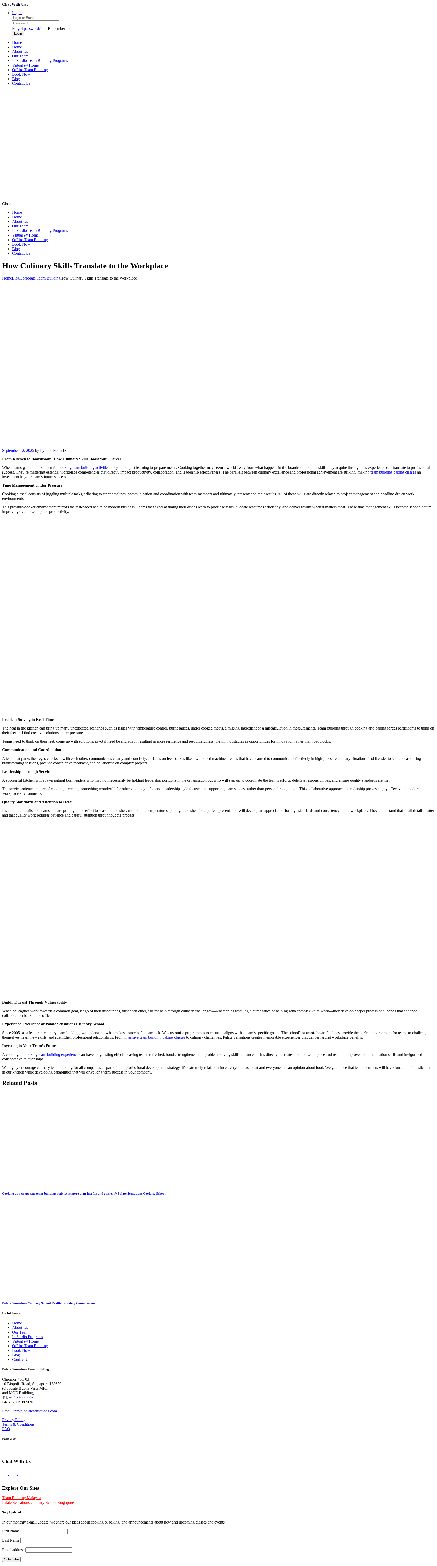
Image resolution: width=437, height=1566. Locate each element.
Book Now (21, 1350)
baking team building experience (52, 1054)
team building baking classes (393, 472)
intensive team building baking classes (154, 1037)
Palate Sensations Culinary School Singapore (38, 1502)
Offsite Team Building (30, 1346)
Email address (13, 1550)
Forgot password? (26, 28)
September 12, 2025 (18, 450)
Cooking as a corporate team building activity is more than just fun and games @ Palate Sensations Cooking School (84, 1193)
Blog (16, 278)
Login (17, 13)
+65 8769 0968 (21, 1397)
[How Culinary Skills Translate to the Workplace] (150, 446)
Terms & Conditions (18, 1424)
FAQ (6, 1429)
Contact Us (21, 1359)
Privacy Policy (13, 1420)
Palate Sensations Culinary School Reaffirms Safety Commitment (48, 1303)
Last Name (10, 1540)
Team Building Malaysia (21, 1498)
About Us (20, 1327)
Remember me (59, 28)
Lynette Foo (49, 450)
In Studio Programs (27, 1337)
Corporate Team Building (40, 278)
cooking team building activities (84, 467)
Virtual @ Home (25, 1341)
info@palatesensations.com (35, 1411)
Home (7, 278)
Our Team (20, 1332)
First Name (11, 1531)
